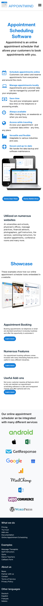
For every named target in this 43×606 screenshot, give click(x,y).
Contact (4, 576)
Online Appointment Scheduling (14, 537)
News (3, 571)
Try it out (5, 530)
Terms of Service (8, 579)
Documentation (7, 535)
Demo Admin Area (31, 199)
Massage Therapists (9, 549)
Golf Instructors (7, 552)
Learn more (9, 339)
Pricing (4, 527)
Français (4, 598)
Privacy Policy (7, 581)
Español (4, 596)
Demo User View (11, 199)
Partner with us (7, 574)
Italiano (4, 601)
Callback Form (7, 559)
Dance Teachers (8, 557)
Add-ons (4, 532)
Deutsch (4, 593)
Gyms (3, 554)
